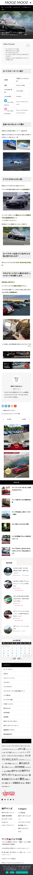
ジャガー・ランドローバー (8, 825)
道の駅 (3, 786)
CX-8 (16, 746)
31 (20, 655)
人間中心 (6, 767)
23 (16, 653)
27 (3, 655)
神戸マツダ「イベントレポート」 (11, 725)
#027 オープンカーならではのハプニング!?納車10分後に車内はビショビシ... (21, 614)
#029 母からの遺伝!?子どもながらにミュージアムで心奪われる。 (21, 584)
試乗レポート (8, 783)
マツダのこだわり (10, 759)
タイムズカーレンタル (7, 819)
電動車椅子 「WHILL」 (9, 730)
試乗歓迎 (16, 783)
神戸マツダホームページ (8, 812)
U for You (15, 749)
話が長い (22, 783)
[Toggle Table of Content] (27, 45)
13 (3, 650)
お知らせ (24, 631)
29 (12, 655)
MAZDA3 (6, 749)
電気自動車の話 (8, 734)
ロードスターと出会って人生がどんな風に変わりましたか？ (17, 55)
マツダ (27, 756)
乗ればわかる (7, 708)
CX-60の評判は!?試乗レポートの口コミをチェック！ (16, 848)
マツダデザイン (22, 760)
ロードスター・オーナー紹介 (12, 48)
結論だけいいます (11, 779)
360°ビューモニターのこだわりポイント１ (13, 862)
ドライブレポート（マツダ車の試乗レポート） (14, 691)
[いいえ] (31, 869)
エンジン (28, 749)
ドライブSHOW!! (25, 575)
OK (7, 872)
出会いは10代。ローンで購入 (13, 50)
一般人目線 (7, 763)
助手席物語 (6, 712)
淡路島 (8, 771)
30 (16, 655)
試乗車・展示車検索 (7, 815)
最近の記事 (9, 563)
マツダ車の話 (7, 695)
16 (16, 650)
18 (25, 650)
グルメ (14, 752)
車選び (28, 783)
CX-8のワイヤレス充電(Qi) (9, 858)
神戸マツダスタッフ (11, 410)
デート (25, 752)
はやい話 (21, 749)
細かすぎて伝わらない (21, 775)
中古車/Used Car (15, 763)
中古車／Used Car (8, 704)
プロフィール (16, 389)
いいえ (12, 872)
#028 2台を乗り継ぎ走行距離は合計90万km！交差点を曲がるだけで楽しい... (21, 599)
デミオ (20, 752)
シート (17, 752)
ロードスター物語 (23, 34)
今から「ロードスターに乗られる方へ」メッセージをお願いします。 (17, 58)
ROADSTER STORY (14, 34)
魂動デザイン (7, 786)
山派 (26, 767)
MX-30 (11, 749)
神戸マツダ (16, 771)
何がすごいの (12, 767)
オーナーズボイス (8, 669)
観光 (22, 779)
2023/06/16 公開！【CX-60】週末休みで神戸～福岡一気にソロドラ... (21, 571)
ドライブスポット (18, 756)
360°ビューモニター (6, 746)
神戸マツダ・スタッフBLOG (10, 721)
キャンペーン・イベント (9, 678)
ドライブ (10, 756)
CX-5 (13, 746)
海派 (5, 771)
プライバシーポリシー (22, 872)
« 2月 (14, 658)
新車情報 (6, 717)
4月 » (19, 658)
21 (8, 653)
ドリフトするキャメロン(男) (12, 52)
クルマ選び (9, 752)
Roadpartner (5, 822)
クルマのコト (7, 682)
